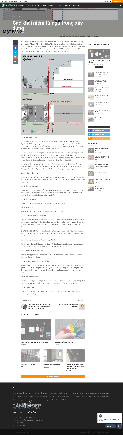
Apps (6, 1)
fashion (51, 393)
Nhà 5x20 (62, 396)
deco (25, 393)
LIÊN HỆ (67, 5)
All (2, 1)
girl (71, 393)
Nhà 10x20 (80, 397)
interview (84, 393)
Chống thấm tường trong (52, 364)
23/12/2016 (98, 152)
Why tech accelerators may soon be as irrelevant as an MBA (102, 157)
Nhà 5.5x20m (49, 396)
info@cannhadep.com (21, 425)
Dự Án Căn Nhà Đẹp (33, 5)
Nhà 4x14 (27, 396)
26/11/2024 (98, 120)
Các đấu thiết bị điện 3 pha (64, 342)
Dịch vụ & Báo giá (48, 5)
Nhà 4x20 (43, 397)
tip (51, 400)
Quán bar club (27, 400)
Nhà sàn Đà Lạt (99, 118)
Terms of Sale (92, 432)
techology (41, 400)
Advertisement (83, 432)
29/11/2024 (24, 369)
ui (62, 399)
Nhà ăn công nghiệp (95, 396)
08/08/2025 (98, 76)
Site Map (100, 432)
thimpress (47, 400)
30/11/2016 (98, 161)
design (31, 393)
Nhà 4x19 (37, 396)
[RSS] (107, 1)
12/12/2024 (58, 344)
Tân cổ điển (56, 400)
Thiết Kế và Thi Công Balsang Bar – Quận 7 (101, 81)
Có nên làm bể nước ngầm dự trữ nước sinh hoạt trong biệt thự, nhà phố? (75, 366)
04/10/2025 (24, 344)
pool (22, 400)
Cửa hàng (76, 5)
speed (32, 400)
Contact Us (107, 432)
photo (15, 400)
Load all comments (54, 376)
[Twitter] (105, 1)
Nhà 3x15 (16, 397)
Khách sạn (92, 393)
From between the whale (101, 172)
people (104, 396)
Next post (80, 300)
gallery (66, 393)
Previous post (27, 300)
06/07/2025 (98, 83)
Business (11, 1)
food (59, 393)
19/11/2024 (46, 367)
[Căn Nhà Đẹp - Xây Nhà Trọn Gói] (9, 5)
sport (36, 400)
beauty (16, 393)
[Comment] (15, 57)
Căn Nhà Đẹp (16, 32)
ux (64, 399)
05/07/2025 (98, 91)
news (108, 393)
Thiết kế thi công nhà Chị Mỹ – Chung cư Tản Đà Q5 (102, 73)
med (99, 393)
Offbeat (25, 1)
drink (38, 393)
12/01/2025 (98, 97)
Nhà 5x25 (69, 396)
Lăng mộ (96, 393)
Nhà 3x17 (22, 396)
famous (45, 393)
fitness (55, 393)
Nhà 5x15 (55, 397)
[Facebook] (103, 1)
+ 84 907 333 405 (19, 423)
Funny (20, 1)
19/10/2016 (98, 190)
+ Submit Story (117, 1)
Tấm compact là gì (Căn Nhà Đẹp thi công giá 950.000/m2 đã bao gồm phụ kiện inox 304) (39, 306)
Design (16, 1)
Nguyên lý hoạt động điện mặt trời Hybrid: (35, 342)
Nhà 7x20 (74, 396)
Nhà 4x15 (32, 396)
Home (14, 16)
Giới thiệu (21, 5)
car (21, 393)
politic (19, 400)
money (103, 393)
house (75, 393)
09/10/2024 (69, 371)
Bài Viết (59, 5)
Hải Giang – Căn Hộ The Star (102, 95)
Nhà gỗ (87, 396)
